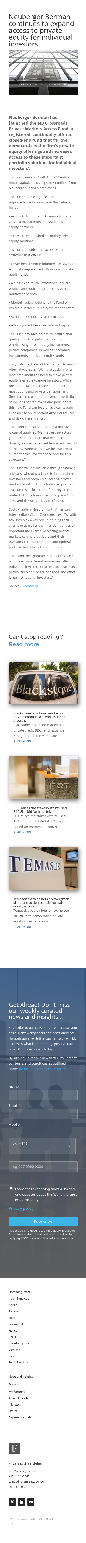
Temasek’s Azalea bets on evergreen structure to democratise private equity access (41, 902)
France (13, 1330)
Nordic (13, 1305)
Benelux (13, 1311)
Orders (13, 1411)
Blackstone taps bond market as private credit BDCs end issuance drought (39, 716)
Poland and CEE (19, 1299)
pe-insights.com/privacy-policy (42, 1069)
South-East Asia (18, 1362)
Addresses (15, 1405)
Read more (24, 644)
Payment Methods (20, 1417)
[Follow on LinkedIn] (21, 1502)
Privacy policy (21, 1208)
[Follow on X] (12, 1502)
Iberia (12, 1318)
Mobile (14, 1124)
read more (22, 741)
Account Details (18, 1398)
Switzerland (16, 1324)
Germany (14, 1350)
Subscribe (43, 1221)
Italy (11, 1356)
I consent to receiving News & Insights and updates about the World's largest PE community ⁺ (46, 1194)
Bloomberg (29, 586)
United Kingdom (19, 1343)
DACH (12, 1337)
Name (14, 1086)
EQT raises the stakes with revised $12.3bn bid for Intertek (40, 810)
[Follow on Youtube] (30, 1502)
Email (14, 1105)
